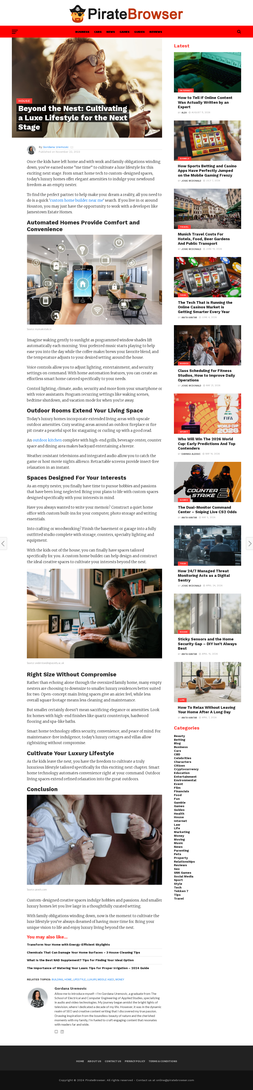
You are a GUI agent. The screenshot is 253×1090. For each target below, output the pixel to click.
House (179, 817)
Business (82, 32)
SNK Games (182, 872)
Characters (182, 762)
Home (68, 979)
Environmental (185, 780)
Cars (98, 32)
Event (178, 784)
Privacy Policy (135, 1061)
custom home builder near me (76, 200)
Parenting (181, 850)
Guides (139, 32)
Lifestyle (79, 979)
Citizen (179, 765)
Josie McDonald (191, 181)
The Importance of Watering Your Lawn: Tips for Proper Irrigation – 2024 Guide (88, 968)
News (110, 32)
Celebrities (182, 758)
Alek (184, 112)
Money (119, 979)
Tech (177, 887)
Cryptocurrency (186, 769)
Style (178, 884)
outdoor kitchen (47, 440)
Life (177, 828)
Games (124, 32)
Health (179, 813)
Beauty (179, 736)
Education (182, 773)
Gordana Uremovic (56, 147)
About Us (94, 1061)
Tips (177, 895)
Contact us (113, 1061)
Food (178, 795)
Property (181, 858)
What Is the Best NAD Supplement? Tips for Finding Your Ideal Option (80, 960)
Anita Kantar (189, 317)
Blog (177, 743)
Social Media (183, 876)
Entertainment (185, 776)
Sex (177, 869)
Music (178, 843)
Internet (180, 821)
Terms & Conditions (163, 1061)
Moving (179, 839)
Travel (179, 898)
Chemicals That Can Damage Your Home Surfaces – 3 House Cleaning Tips (83, 952)
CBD (177, 754)
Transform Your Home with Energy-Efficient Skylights (68, 944)
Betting (179, 740)
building (57, 979)
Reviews (155, 32)
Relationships (184, 861)
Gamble (180, 802)
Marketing (182, 832)
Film (177, 788)
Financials (181, 791)
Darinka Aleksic (191, 454)
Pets (177, 854)
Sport (178, 880)
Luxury (91, 979)
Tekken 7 (181, 891)
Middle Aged (106, 979)
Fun (177, 799)
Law (177, 824)
